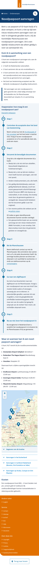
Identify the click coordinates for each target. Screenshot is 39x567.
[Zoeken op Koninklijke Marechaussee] (35, 13)
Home (5, 14)
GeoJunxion (34, 446)
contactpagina (12, 264)
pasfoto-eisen (15, 211)
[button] (12, 413)
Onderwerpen (15, 14)
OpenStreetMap (20, 446)
